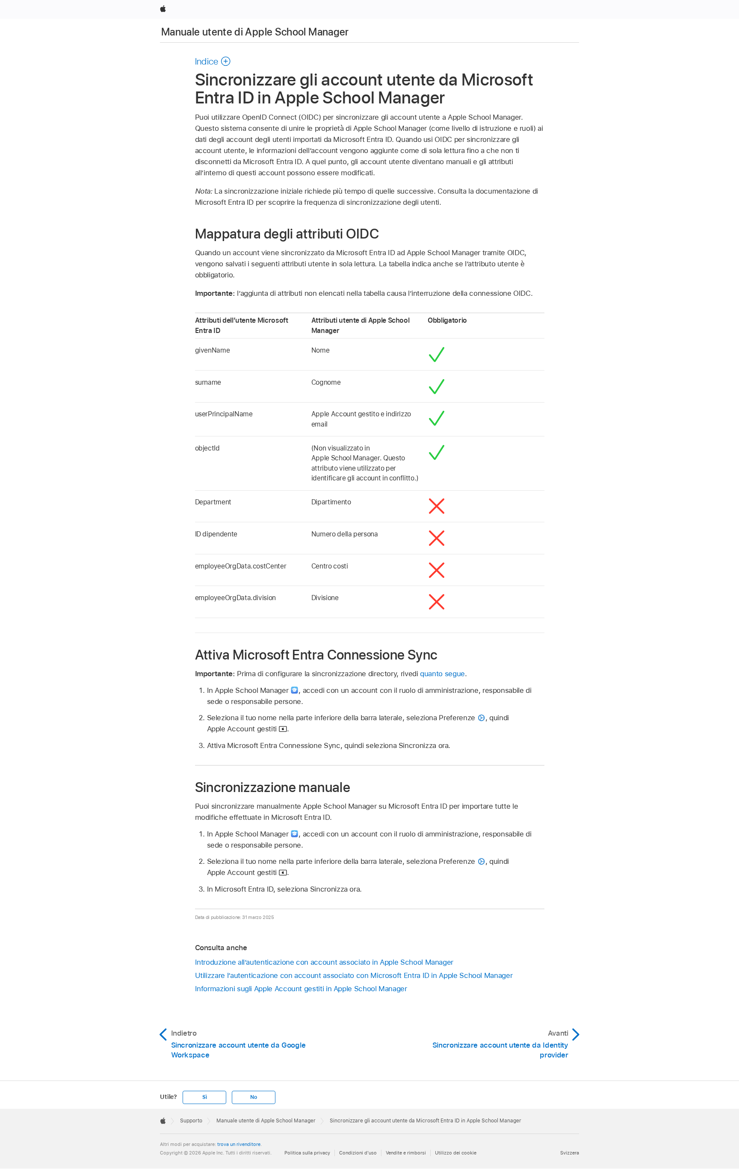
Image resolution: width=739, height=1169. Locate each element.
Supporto (191, 1121)
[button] (213, 61)
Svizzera (569, 1153)
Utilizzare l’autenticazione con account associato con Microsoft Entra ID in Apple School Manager (354, 975)
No (253, 1097)
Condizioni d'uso (358, 1153)
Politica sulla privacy (307, 1153)
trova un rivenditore (238, 1144)
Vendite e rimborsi (406, 1153)
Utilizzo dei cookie (455, 1153)
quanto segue (442, 673)
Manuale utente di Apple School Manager (255, 32)
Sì (204, 1097)
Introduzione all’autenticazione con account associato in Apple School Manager (324, 962)
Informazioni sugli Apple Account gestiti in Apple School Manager (301, 988)
